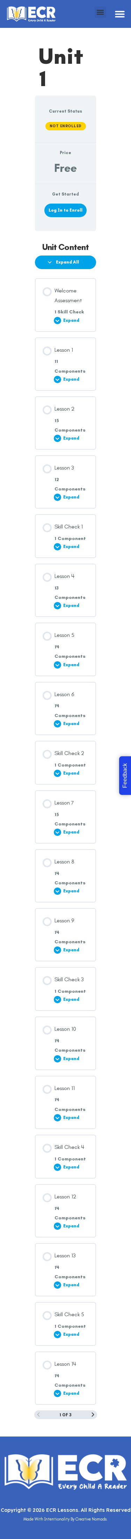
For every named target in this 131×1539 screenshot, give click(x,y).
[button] (120, 14)
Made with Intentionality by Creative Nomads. (65, 1519)
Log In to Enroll (65, 210)
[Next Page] (93, 1414)
